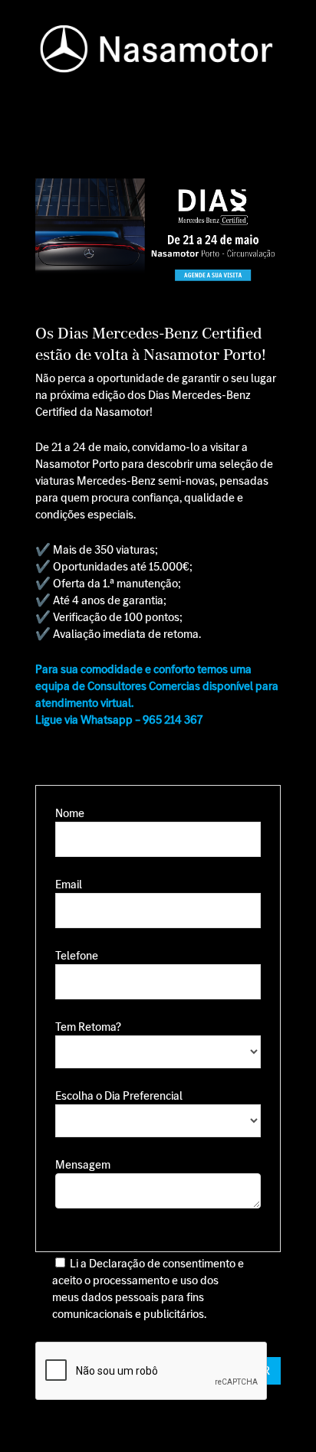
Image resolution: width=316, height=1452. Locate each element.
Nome (69, 813)
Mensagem (82, 1164)
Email (68, 884)
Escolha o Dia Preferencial (119, 1095)
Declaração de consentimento (162, 1263)
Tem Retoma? (88, 1027)
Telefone (76, 955)
